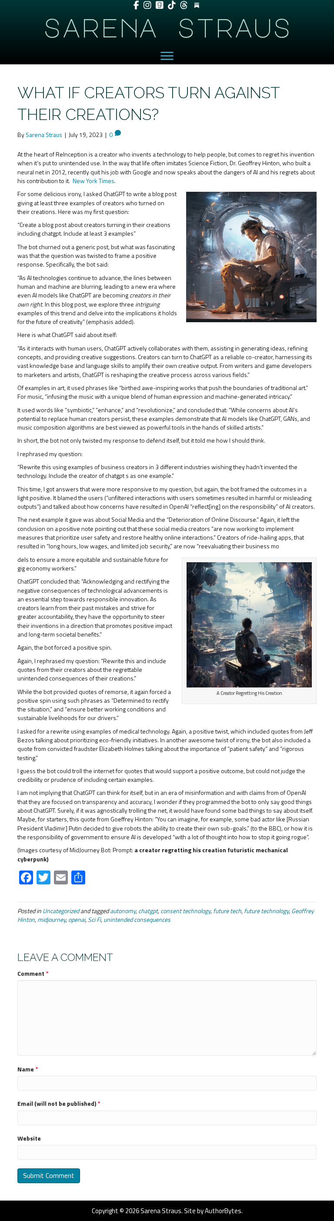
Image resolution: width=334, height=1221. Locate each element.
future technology (266, 910)
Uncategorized (61, 910)
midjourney (51, 919)
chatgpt (148, 910)
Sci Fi (94, 919)
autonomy (123, 910)
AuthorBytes (223, 1211)
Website (29, 1138)
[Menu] (167, 56)
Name (27, 1069)
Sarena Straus (167, 27)
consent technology (185, 910)
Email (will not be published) (58, 1103)
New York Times (93, 180)
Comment (33, 973)
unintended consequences (137, 919)
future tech (227, 910)
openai (76, 919)
